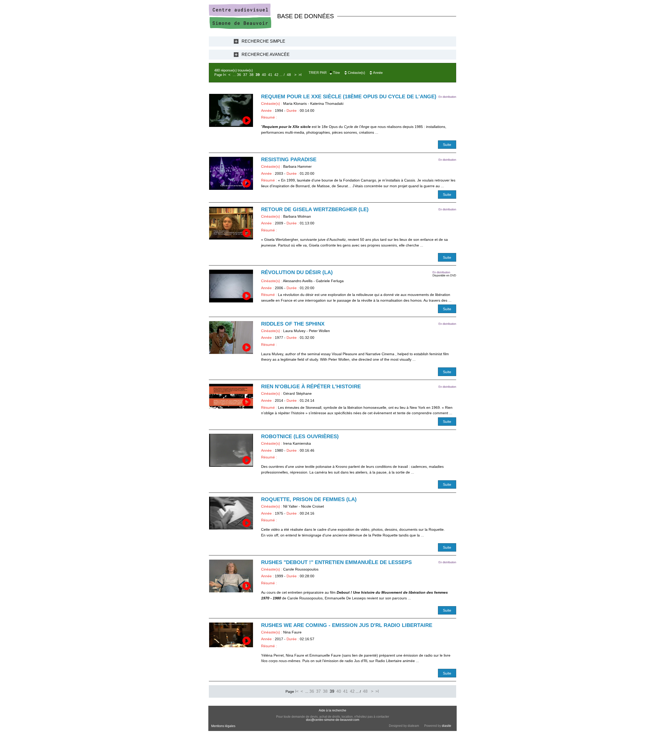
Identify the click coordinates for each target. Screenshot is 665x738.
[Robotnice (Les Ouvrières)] (231, 450)
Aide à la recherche (332, 710)
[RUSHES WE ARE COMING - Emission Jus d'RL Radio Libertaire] (231, 635)
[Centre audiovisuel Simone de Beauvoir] (240, 27)
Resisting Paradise (288, 159)
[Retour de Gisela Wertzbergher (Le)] (231, 223)
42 (276, 75)
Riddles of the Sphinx (292, 324)
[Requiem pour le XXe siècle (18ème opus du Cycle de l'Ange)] (231, 110)
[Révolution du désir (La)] (231, 286)
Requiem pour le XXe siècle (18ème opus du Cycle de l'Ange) (348, 96)
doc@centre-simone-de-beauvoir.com (332, 719)
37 (245, 75)
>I (300, 75)
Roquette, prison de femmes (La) (309, 499)
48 (289, 75)
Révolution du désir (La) (297, 272)
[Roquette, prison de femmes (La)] (231, 513)
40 (264, 75)
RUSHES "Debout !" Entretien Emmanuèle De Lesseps (336, 562)
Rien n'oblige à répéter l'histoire (311, 386)
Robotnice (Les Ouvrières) (300, 436)
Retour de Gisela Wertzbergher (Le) (315, 209)
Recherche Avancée (266, 54)
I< (224, 75)
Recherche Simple (263, 41)
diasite (446, 725)
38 (251, 75)
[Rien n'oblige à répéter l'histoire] (231, 396)
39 (258, 75)
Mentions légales (223, 726)
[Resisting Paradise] (231, 173)
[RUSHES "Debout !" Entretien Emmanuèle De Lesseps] (231, 576)
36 (239, 75)
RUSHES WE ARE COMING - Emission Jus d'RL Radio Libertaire (346, 625)
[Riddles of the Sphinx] (231, 337)
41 (270, 75)
